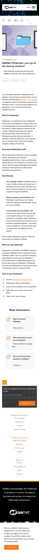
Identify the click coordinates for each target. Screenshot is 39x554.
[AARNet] (10, 7)
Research (6, 80)
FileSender (15, 80)
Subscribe (25, 403)
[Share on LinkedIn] (15, 20)
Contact (19, 474)
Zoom (19, 426)
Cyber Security (19, 429)
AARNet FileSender (28, 100)
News (23, 80)
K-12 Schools (19, 448)
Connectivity (20, 418)
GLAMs (19, 452)
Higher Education (19, 441)
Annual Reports (19, 467)
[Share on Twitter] (21, 20)
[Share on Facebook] (9, 20)
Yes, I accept (11, 547)
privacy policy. (12, 541)
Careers (19, 463)
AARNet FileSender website (22, 280)
